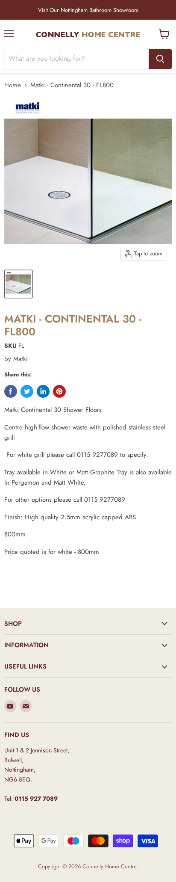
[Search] (160, 59)
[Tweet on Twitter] (27, 391)
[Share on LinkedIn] (43, 391)
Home (12, 85)
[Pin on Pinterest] (59, 391)
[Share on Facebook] (10, 391)
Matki (20, 359)
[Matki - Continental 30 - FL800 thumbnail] (18, 284)
